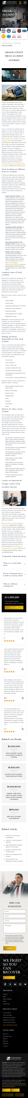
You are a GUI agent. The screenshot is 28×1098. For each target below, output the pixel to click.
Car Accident (7, 1012)
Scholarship (6, 1003)
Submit (10, 948)
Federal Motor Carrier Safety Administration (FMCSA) (14, 262)
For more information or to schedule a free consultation (13, 163)
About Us (6, 1034)
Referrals (5, 1043)
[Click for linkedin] (15, 986)
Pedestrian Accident (9, 1017)
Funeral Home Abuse (9, 1022)
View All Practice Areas (10, 1025)
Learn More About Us (17, 1083)
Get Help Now (9, 977)
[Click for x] (10, 986)
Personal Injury (7, 1036)
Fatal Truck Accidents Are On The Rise (14, 855)
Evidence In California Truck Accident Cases (13, 850)
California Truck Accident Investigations (13, 836)
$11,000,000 (12, 597)
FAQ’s (5, 1001)
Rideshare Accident (9, 1020)
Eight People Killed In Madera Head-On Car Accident (14, 846)
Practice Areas (13, 43)
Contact (5, 1046)
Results (5, 1038)
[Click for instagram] (20, 986)
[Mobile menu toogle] (25, 2)
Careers (5, 994)
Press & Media (7, 999)
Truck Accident (7, 1015)
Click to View (14, 607)
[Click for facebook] (5, 986)
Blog (4, 996)
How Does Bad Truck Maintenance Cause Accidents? (14, 860)
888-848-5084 (20, 165)
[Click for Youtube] (25, 986)
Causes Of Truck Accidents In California (14, 841)
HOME (3, 43)
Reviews (5, 1041)
